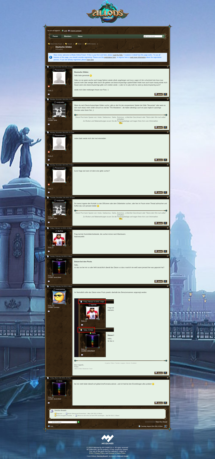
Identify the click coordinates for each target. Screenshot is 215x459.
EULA (91, 453)
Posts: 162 (51, 305)
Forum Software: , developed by (107, 456)
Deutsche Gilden (63, 47)
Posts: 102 (51, 118)
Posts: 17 (51, 247)
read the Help (118, 55)
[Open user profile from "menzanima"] (59, 297)
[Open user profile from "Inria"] (59, 267)
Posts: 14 (51, 275)
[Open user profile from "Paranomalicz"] (59, 78)
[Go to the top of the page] (165, 94)
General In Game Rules (116, 453)
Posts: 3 (50, 90)
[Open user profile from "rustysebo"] (59, 110)
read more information (138, 57)
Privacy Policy (99, 453)
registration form (110, 57)
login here (90, 60)
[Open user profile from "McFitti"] (59, 239)
